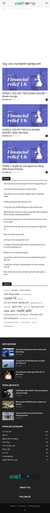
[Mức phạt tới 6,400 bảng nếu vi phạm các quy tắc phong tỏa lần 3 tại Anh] (8, 405)
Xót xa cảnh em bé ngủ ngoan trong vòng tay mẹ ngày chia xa (25, 228)
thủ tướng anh (11, 318)
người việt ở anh (37, 306)
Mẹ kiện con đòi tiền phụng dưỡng (16, 252)
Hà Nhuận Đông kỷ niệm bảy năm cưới (17, 202)
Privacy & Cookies (34, 506)
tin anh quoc (24, 318)
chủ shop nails (12, 294)
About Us (13, 506)
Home (4, 9)
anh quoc (7, 290)
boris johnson (25, 290)
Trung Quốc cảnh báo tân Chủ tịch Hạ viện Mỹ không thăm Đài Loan (25, 258)
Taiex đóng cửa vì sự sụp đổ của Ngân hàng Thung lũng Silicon (24, 195)
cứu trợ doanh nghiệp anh (16, 302)
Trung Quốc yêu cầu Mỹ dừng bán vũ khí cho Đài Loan (23, 207)
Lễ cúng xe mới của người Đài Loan (16, 240)
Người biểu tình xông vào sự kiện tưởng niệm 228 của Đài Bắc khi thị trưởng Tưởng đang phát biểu (26, 213)
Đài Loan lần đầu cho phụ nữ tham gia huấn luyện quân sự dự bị (25, 273)
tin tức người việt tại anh (11, 322)
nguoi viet (26, 307)
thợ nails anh (36, 314)
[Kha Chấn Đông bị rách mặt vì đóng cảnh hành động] (8, 352)
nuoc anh (9, 311)
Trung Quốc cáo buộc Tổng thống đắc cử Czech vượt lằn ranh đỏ (24, 266)
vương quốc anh (8, 326)
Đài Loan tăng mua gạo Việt (14, 234)
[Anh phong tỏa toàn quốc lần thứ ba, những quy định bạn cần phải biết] (8, 416)
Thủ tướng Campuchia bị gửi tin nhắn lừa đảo (20, 189)
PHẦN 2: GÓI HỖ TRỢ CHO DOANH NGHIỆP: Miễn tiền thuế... (21, 131)
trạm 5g (34, 322)
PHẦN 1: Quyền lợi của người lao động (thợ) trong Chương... (22, 167)
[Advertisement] (25, 36)
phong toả (24, 314)
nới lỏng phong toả (11, 314)
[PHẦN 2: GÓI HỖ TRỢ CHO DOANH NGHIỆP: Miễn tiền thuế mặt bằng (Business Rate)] (25, 115)
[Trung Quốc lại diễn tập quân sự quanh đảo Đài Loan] (8, 364)
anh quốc (14, 290)
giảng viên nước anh (37, 303)
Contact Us (22, 506)
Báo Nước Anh (7, 99)
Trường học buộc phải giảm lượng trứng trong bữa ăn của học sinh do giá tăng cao (24, 246)
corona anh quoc (26, 294)
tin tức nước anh (25, 322)
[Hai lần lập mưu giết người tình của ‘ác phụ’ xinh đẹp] (8, 375)
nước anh (24, 310)
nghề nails (17, 306)
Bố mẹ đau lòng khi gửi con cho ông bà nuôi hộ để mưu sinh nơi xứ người (25, 220)
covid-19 (10, 298)
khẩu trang (7, 307)
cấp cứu (20, 299)
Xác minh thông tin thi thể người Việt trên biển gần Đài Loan (25, 184)
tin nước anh (33, 318)
